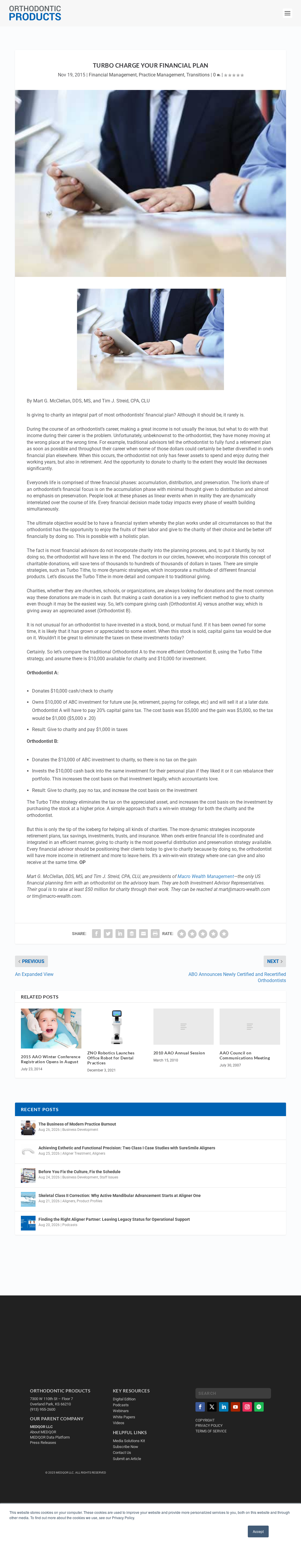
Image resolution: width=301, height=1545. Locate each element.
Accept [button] (258, 1531)
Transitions (198, 75)
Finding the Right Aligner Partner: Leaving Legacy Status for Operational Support (114, 1219)
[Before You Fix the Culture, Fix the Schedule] (28, 1175)
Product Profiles (89, 1201)
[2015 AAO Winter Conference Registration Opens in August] (51, 1029)
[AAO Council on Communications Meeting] (250, 1027)
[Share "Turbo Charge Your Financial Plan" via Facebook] (96, 933)
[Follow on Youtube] (235, 1407)
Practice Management (161, 75)
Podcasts (69, 1225)
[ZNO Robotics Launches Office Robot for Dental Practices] (117, 1027)
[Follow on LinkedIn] (223, 1407)
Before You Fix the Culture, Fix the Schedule (80, 1171)
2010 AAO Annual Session (179, 1052)
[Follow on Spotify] (259, 1407)
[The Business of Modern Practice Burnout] (28, 1128)
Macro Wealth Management (206, 876)
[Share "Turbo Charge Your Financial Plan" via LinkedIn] (120, 933)
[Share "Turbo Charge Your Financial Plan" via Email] (143, 933)
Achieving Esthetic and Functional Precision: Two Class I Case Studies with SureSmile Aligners (127, 1148)
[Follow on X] (212, 1407)
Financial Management (113, 75)
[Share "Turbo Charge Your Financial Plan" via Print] (155, 933)
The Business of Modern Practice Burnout (77, 1124)
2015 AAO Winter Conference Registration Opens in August (50, 1059)
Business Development (80, 1130)
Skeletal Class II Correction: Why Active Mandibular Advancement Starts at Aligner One (120, 1195)
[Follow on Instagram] (247, 1407)
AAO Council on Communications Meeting (245, 1055)
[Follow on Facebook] (200, 1407)
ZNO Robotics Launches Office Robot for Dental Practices (111, 1057)
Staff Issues (109, 1177)
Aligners (98, 1153)
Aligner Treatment (76, 1153)
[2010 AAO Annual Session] (183, 1027)
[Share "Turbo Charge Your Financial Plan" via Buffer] (132, 933)
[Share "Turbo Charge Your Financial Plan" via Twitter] (108, 933)
